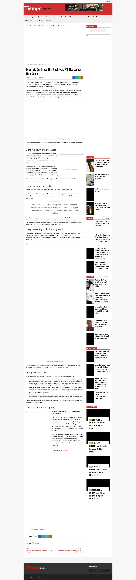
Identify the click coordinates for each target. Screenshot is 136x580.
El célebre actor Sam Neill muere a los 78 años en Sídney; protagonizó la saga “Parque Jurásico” (102, 323)
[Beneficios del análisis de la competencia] (90, 194)
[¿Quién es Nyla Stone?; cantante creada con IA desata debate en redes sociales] (90, 285)
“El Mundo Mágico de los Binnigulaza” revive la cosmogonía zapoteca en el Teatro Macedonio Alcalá (102, 265)
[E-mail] (82, 77)
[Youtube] (103, 1)
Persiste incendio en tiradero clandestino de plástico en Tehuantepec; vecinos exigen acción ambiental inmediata (102, 368)
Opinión (33, 17)
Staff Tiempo (28, 77)
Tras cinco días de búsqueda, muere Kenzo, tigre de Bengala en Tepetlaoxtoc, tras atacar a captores (102, 354)
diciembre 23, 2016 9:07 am (38, 77)
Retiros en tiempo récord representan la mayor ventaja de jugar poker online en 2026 (102, 206)
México (54, 17)
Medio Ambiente (97, 17)
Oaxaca (26, 17)
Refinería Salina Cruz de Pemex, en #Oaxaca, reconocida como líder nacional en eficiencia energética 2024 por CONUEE (101, 383)
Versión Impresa (39, 21)
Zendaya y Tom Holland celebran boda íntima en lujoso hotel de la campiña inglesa (101, 310)
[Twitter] (98, 1)
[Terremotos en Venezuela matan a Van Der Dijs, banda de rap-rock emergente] (90, 339)
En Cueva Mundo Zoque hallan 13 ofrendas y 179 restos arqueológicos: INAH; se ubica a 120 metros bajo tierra (102, 238)
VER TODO (107, 157)
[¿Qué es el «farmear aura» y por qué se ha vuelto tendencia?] (90, 180)
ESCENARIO (90, 277)
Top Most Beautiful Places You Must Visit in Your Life (39, 551)
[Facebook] (95, 1)
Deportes (40, 17)
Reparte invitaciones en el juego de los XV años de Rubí (70, 551)
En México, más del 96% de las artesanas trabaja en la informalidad (102, 223)
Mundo (60, 17)
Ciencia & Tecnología (70, 17)
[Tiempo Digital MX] (37, 9)
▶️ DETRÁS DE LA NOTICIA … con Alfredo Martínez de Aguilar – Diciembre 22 (97, 494)
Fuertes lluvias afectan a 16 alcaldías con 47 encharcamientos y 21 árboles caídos (102, 395)
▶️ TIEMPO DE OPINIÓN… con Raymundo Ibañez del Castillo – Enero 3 (98, 447)
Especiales (87, 17)
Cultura (47, 17)
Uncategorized (65, 450)
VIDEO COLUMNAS (91, 407)
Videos (80, 17)
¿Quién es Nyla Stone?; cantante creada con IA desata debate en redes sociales (101, 283)
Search (108, 1)
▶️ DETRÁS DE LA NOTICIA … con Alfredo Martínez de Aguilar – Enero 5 (97, 424)
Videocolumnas (28, 21)
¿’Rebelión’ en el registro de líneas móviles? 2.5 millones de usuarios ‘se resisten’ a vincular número (102, 163)
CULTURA (89, 218)
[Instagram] (100, 1)
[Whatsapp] (79, 77)
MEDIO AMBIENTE (91, 348)
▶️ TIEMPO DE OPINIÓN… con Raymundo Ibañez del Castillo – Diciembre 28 (98, 470)
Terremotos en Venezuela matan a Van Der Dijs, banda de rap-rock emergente (102, 336)
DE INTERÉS (90, 157)
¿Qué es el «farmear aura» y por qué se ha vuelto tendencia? (102, 177)
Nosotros (48, 21)
